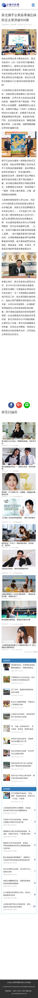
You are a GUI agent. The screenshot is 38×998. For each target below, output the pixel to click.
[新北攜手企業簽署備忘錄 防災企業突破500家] (11, 405)
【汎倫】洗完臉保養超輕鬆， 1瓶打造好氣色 (18, 518)
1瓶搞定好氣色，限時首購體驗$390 (15, 569)
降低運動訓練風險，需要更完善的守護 (16, 620)
